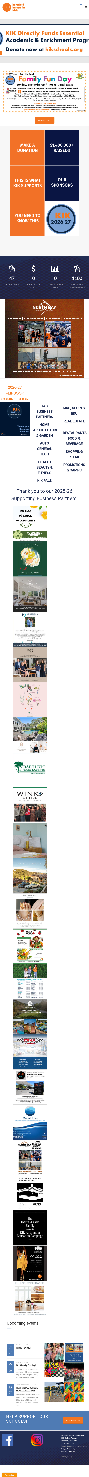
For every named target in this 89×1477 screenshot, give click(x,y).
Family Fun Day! (23, 1348)
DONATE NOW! (12, 1425)
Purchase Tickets (44, 120)
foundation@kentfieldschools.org (74, 1446)
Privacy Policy (66, 1457)
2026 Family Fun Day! (26, 1365)
